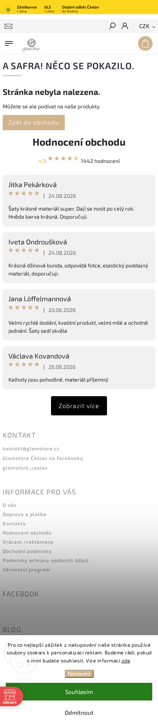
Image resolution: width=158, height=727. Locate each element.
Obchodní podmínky (27, 551)
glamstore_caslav (25, 468)
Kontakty (14, 523)
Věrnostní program (26, 569)
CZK (144, 26)
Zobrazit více (79, 405)
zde (126, 660)
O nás (9, 505)
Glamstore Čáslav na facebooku (43, 458)
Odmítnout (79, 712)
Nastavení (79, 674)
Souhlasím (79, 691)
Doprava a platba (24, 514)
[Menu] (9, 42)
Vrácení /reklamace (28, 542)
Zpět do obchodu (33, 122)
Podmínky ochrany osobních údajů (46, 560)
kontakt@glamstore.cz (31, 448)
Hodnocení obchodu (79, 142)
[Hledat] (112, 26)
